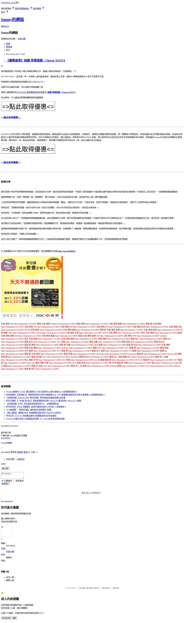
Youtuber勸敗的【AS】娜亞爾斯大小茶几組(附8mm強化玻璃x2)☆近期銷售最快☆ (41, 392)
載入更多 (5, 468)
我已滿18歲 (6, 618)
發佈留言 (5, 484)
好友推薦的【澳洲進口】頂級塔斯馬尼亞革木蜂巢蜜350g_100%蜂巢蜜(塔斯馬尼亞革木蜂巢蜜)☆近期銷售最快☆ (55, 395)
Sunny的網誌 (12, 19)
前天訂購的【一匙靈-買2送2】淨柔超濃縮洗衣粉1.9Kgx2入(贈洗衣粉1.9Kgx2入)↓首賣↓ (44, 401)
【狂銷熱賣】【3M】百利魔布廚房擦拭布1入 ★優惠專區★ (32, 404)
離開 (14, 618)
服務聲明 (116, 588)
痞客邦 (20, 452)
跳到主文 (5, 26)
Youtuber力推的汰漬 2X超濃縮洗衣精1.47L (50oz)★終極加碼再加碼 (35, 419)
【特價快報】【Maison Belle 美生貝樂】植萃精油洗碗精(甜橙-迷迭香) (36, 398)
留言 (26, 452)
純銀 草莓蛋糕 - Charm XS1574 (61, 92)
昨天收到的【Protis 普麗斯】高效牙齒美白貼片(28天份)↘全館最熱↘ (36, 407)
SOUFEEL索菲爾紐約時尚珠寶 (31, 92)
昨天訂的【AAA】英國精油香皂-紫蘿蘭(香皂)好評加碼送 (31, 416)
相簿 (8, 44)
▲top (3, 464)
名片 (8, 50)
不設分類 (22, 39)
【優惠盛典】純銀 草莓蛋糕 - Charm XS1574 (35, 60)
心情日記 (21, 459)
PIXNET (73, 588)
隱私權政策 (106, 588)
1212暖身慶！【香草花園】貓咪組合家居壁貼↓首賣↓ (29, 410)
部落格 (9, 47)
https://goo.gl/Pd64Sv (67, 251)
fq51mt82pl (5, 438)
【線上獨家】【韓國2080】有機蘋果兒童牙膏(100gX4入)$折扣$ (33, 413)
